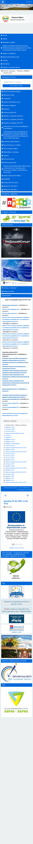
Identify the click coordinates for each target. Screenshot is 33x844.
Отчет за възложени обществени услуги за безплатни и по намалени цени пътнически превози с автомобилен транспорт (16, 169)
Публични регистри (9, 162)
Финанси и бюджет (23, 71)
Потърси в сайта (17, 85)
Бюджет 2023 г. (10, 441)
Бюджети (8, 437)
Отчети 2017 (7, 73)
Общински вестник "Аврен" (12, 175)
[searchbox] (16, 82)
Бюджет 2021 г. (10, 460)
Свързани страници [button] (10, 421)
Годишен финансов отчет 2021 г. (16, 447)
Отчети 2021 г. (10, 455)
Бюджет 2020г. (10, 466)
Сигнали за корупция (9, 288)
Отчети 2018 (9, 474)
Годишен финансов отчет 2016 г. (16, 482)
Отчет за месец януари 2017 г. (10, 305)
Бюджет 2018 (9, 476)
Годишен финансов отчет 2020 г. (16, 451)
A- (29, 2)
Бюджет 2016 (9, 480)
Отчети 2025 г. (10, 429)
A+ (27, 2)
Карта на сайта (8, 291)
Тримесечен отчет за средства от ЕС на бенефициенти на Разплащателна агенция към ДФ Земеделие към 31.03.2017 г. (15, 382)
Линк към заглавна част (24, 487)
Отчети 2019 (9, 464)
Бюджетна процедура (12, 443)
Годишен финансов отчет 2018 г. (16, 468)
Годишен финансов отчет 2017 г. (16, 472)
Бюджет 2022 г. (10, 449)
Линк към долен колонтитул (24, 489)
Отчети (8, 435)
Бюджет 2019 (9, 470)
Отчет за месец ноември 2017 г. (10, 403)
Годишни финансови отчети (14, 433)
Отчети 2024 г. (10, 431)
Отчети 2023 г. (10, 445)
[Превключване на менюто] (3, 2)
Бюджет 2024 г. (10, 439)
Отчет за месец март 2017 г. (10, 313)
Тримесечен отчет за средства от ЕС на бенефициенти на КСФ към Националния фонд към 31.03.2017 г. (15, 376)
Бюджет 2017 (9, 478)
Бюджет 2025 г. (10, 427)
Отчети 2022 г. (10, 453)
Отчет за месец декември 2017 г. (11, 407)
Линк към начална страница (10, 487)
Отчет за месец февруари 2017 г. (11, 309)
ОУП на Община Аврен (10, 148)
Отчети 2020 (9, 458)
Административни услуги (11, 102)
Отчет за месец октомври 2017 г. (11, 399)
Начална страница (9, 71)
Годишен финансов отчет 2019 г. (16, 462)
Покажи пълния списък (16, 545)
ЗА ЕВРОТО (6, 179)
